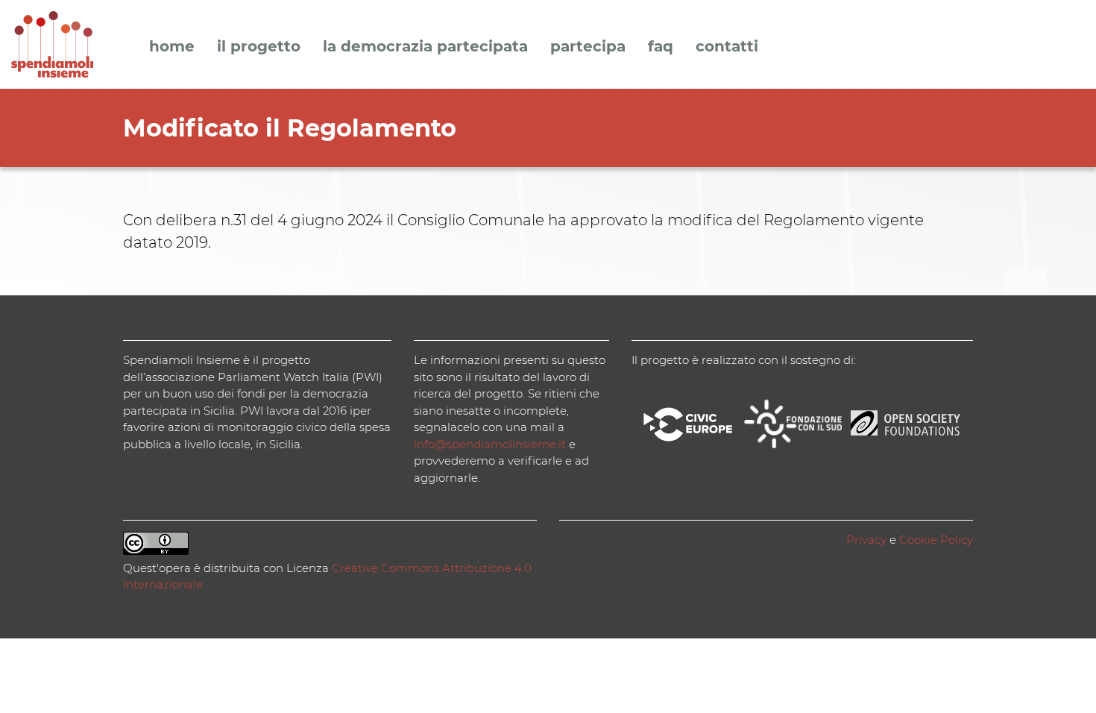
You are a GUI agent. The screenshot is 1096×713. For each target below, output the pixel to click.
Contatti (727, 47)
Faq (660, 47)
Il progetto (258, 47)
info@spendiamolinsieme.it (490, 444)
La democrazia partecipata (425, 47)
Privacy (866, 540)
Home (172, 47)
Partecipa (588, 47)
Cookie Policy (936, 540)
